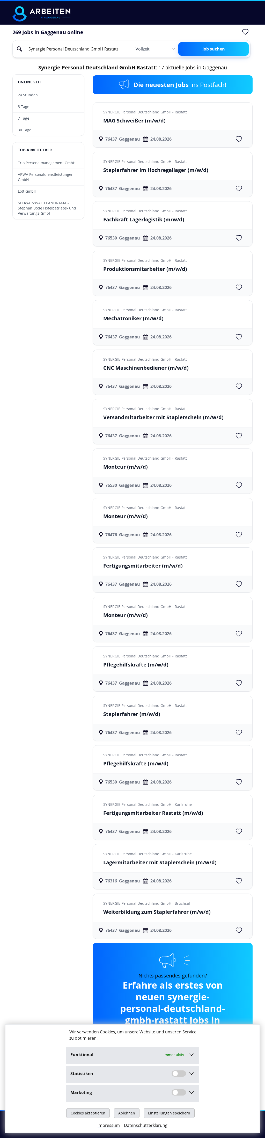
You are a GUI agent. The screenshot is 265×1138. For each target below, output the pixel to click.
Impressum (109, 1125)
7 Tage (23, 118)
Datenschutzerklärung (145, 1125)
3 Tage (23, 106)
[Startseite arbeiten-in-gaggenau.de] (41, 13)
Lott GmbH (27, 191)
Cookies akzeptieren (88, 1113)
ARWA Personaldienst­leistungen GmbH (45, 177)
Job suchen (213, 49)
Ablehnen (126, 1113)
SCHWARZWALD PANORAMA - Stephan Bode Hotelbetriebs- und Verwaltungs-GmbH (47, 208)
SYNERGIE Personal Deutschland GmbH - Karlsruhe (147, 804)
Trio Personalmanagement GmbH (47, 162)
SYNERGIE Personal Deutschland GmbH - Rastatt (145, 112)
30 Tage (24, 129)
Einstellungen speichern (169, 1113)
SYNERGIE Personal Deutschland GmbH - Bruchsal (146, 903)
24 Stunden (28, 94)
